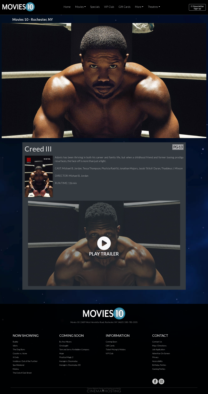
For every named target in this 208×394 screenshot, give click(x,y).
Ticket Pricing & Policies (116, 349)
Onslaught (63, 345)
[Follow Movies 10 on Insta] (161, 381)
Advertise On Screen (161, 353)
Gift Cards (124, 6)
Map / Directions (159, 345)
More (138, 6)
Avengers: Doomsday (68, 361)
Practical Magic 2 (66, 357)
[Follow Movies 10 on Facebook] (155, 381)
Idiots (15, 345)
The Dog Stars (19, 349)
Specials (95, 6)
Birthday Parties (159, 365)
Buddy (15, 341)
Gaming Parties (158, 369)
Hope (61, 353)
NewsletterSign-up (198, 7)
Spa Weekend (18, 365)
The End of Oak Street (22, 373)
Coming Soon (111, 341)
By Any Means (65, 341)
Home (67, 6)
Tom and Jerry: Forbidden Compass (74, 349)
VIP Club (109, 6)
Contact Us (157, 341)
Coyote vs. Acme (20, 353)
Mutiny (16, 369)
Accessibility (157, 361)
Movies (79, 6)
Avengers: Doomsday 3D (70, 365)
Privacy (155, 357)
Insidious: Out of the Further (25, 361)
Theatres (153, 6)
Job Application (158, 349)
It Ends (16, 357)
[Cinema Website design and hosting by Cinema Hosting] (104, 390)
